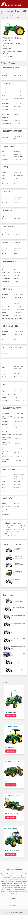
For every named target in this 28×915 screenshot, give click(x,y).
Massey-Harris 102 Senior (18, 607)
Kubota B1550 (16, 563)
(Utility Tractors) (14, 726)
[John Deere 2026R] (9, 573)
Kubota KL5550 (17, 579)
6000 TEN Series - (10, 850)
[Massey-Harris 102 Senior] (8, 608)
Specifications (11, 715)
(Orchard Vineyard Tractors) (16, 687)
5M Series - (8, 747)
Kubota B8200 (16, 548)
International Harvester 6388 (18, 638)
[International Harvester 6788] (7, 654)
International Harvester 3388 (18, 615)
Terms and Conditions (14, 905)
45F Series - (9, 712)
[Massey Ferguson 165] (9, 670)
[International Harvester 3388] (7, 616)
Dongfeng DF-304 (17, 556)
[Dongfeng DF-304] (9, 557)
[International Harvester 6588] (7, 647)
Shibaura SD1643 (17, 600)
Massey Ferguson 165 (18, 669)
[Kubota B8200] (9, 550)
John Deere (17, 38)
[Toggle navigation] (26, 4)
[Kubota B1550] (9, 565)
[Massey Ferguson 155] (9, 662)
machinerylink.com (18, 912)
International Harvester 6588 (18, 646)
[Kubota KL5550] (9, 581)
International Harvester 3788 (18, 631)
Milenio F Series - (10, 814)
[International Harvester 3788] (7, 632)
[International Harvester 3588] (7, 624)
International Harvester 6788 (18, 654)
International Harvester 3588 (18, 623)
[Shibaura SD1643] (9, 601)
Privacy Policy (14, 902)
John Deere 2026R (17, 571)
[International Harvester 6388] (7, 640)
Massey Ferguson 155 (18, 662)
